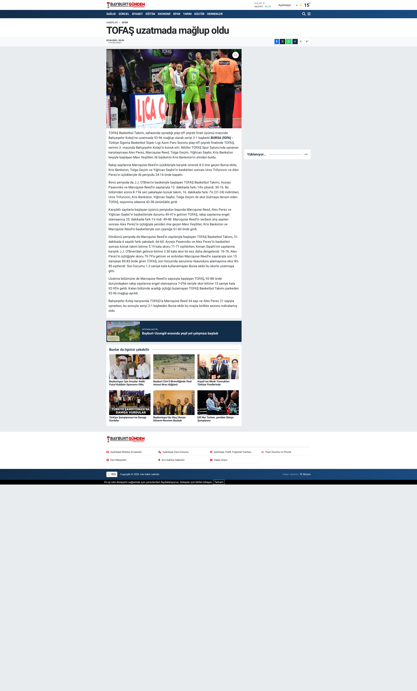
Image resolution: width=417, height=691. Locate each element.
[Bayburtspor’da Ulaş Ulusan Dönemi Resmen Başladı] (174, 402)
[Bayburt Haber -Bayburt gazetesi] (125, 5)
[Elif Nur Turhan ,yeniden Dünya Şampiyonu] (218, 402)
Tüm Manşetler (118, 459)
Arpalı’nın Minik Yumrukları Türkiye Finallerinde (213, 383)
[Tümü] (306, 154)
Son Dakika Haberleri (173, 459)
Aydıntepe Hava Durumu (176, 452)
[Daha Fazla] (295, 41)
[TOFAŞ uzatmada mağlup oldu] (174, 88)
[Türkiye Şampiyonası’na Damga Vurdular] (130, 402)
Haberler (112, 22)
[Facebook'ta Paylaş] (276, 41)
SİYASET (137, 13)
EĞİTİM (150, 13)
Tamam (218, 482)
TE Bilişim (305, 474)
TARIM (187, 13)
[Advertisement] (278, 98)
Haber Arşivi (220, 459)
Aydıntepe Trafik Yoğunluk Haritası (232, 452)
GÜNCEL (124, 13)
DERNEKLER (215, 13)
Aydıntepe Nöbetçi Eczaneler (126, 452)
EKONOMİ (164, 13)
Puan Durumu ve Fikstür (278, 452)
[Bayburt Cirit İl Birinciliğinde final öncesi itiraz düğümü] (174, 366)
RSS (113, 474)
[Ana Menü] (308, 14)
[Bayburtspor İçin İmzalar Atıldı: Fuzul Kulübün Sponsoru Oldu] (130, 366)
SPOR (176, 13)
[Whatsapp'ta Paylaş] (289, 41)
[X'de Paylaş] (282, 41)
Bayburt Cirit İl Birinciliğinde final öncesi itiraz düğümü (172, 383)
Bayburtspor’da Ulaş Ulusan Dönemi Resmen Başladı (169, 419)
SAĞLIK (111, 13)
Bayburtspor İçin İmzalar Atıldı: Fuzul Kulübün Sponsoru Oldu (127, 383)
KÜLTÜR (199, 13)
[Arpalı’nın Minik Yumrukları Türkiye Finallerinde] (218, 366)
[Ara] (304, 14)
